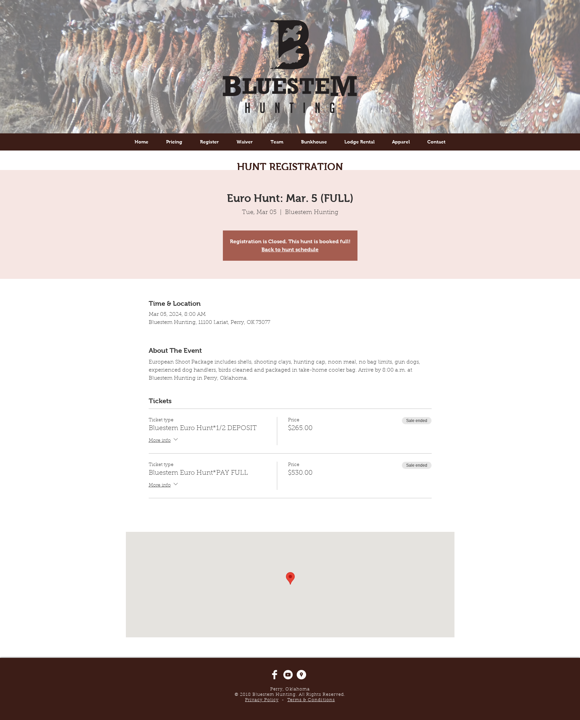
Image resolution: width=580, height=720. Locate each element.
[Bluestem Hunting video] (288, 674)
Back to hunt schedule (290, 249)
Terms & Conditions (311, 700)
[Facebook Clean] (274, 674)
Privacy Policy (262, 700)
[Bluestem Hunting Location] (301, 674)
